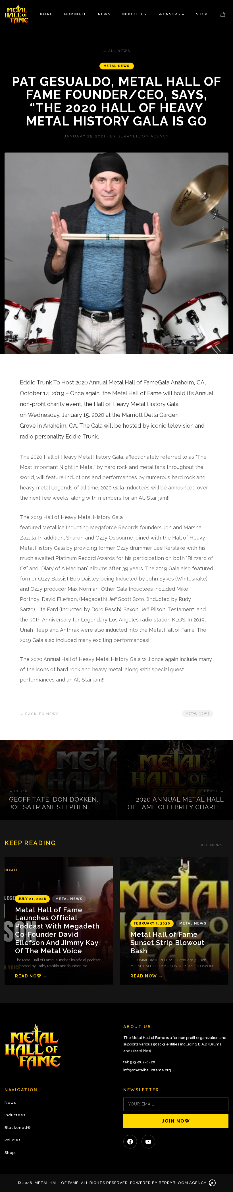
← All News (116, 51)
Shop (201, 14)
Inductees (134, 14)
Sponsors (169, 14)
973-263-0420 (142, 1062)
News (104, 14)
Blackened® (18, 1127)
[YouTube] (148, 1141)
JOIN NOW (176, 1121)
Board (46, 14)
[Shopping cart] (222, 14)
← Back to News (39, 714)
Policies (12, 1140)
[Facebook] (130, 1141)
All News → (214, 845)
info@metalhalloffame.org (147, 1070)
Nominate (75, 14)
